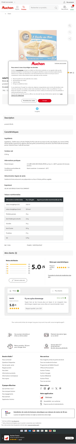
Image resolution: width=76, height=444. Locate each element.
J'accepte (44, 100)
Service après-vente (8, 365)
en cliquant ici (15, 421)
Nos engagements (7, 394)
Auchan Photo (44, 378)
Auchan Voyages (45, 373)
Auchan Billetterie (45, 376)
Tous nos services (45, 381)
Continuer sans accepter (60, 63)
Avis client (5, 370)
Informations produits (8, 373)
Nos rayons (5, 378)
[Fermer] (2, 438)
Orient (9, 13)
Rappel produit (6, 368)
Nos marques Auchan (8, 391)
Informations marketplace (10, 376)
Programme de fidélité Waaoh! (49, 365)
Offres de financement (47, 368)
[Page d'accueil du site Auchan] (7, 7)
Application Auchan (8, 399)
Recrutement (6, 397)
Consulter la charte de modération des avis (59, 276)
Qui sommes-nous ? (8, 388)
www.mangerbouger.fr (33, 425)
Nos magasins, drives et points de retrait (52, 360)
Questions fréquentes (8, 362)
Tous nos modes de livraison (48, 362)
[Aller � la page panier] (72, 7)
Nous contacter (6, 360)
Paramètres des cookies (29, 100)
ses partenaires (19, 70)
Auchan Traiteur (45, 370)
